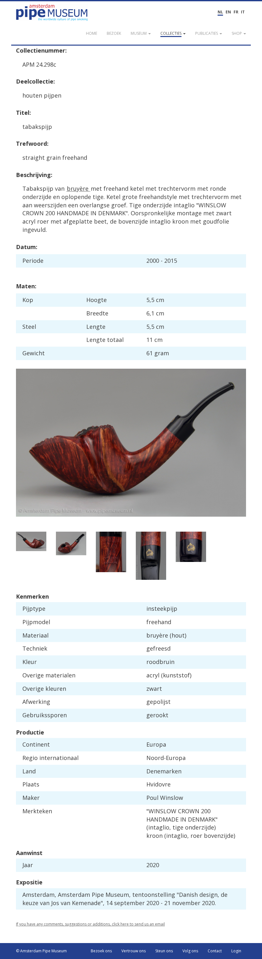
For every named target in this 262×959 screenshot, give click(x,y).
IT (243, 12)
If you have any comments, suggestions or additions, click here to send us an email (90, 924)
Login (236, 951)
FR (236, 12)
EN (228, 12)
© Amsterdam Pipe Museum (41, 951)
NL (220, 12)
